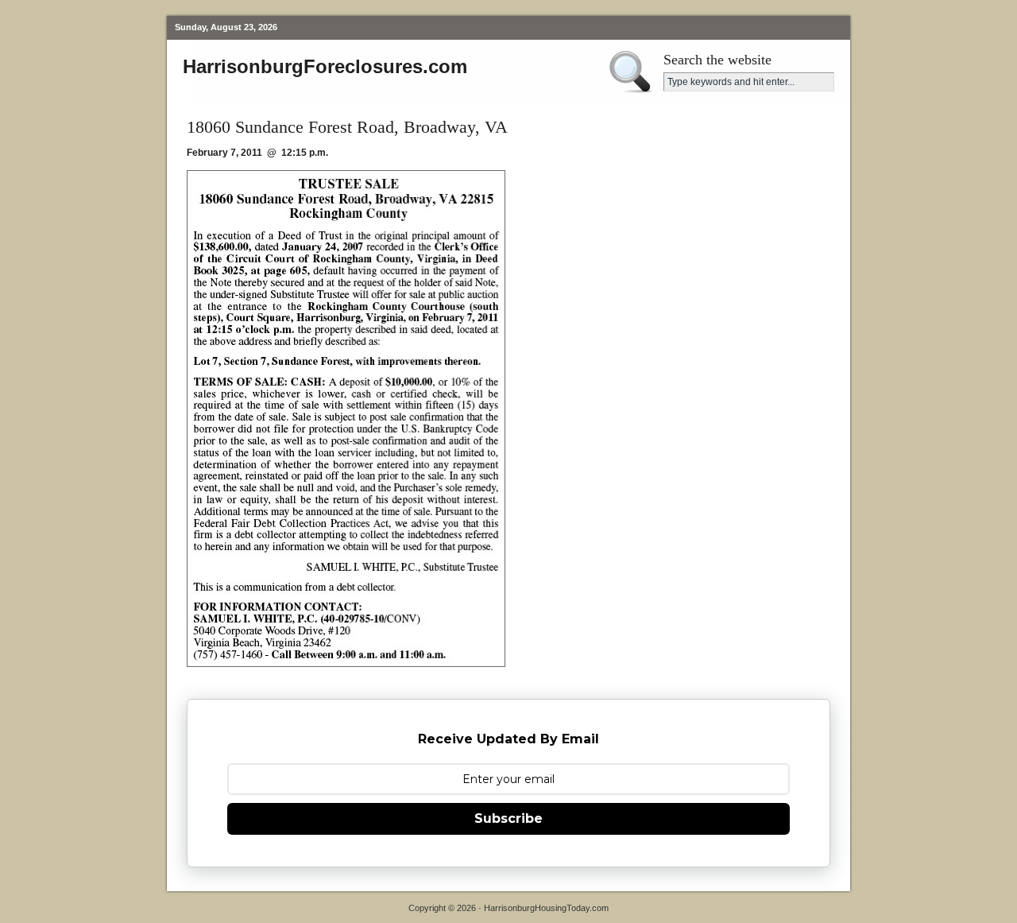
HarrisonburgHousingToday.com (546, 908)
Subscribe (508, 818)
